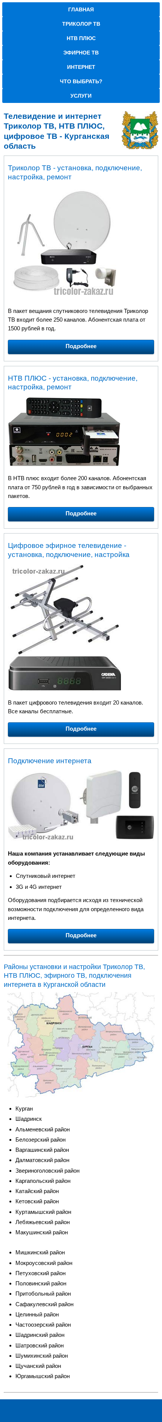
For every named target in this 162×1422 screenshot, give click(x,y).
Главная (81, 9)
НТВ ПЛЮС (81, 38)
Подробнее (81, 346)
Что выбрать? (81, 81)
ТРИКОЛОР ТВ (81, 24)
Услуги (81, 96)
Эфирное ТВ (81, 53)
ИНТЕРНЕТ (81, 67)
